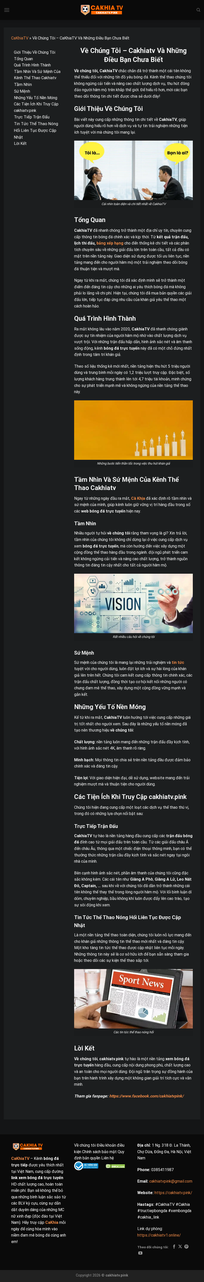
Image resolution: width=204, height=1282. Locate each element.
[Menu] (7, 10)
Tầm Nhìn (23, 84)
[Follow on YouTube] (140, 1253)
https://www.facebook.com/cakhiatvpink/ (146, 1096)
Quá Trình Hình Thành (32, 65)
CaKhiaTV (19, 38)
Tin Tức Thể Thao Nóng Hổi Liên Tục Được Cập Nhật (36, 130)
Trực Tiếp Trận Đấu (32, 116)
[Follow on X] (180, 1247)
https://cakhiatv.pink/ (173, 1192)
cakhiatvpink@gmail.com (170, 1181)
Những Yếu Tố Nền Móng (35, 97)
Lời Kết (20, 143)
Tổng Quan (23, 58)
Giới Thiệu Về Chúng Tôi (34, 52)
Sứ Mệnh (22, 91)
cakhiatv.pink (116, 1275)
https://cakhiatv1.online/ (159, 1235)
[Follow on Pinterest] (186, 1247)
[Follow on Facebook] (174, 1247)
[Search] (198, 10)
